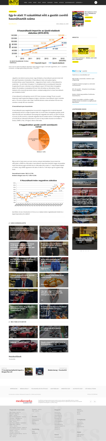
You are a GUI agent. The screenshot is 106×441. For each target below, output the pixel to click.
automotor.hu (58, 413)
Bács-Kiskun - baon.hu (15, 412)
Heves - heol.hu (13, 426)
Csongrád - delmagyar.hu (16, 418)
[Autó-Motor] (14, 2)
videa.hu (79, 425)
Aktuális (61, 2)
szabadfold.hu (35, 420)
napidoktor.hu (58, 419)
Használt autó (13, 11)
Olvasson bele (88, 17)
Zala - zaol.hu (35, 411)
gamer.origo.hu (58, 416)
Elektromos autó (69, 2)
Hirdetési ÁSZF (65, 388)
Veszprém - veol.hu (37, 409)
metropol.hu (80, 411)
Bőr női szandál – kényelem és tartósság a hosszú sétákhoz (83, 89)
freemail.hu (80, 422)
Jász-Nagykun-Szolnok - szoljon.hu (18, 427)
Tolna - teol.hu (13, 435)
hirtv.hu (34, 422)
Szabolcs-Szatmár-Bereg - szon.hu (18, 433)
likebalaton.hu (58, 418)
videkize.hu (57, 427)
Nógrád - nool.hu (14, 430)
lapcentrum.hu (80, 426)
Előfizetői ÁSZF (78, 388)
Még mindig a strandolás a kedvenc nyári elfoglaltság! (83, 79)
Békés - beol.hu (13, 415)
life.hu (78, 412)
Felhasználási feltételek (39, 388)
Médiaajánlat (24, 388)
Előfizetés (79, 2)
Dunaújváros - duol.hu (15, 419)
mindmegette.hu (59, 421)
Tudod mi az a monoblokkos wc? (81, 75)
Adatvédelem (54, 388)
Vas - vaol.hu (13, 436)
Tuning (56, 2)
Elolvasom (75, 61)
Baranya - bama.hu (14, 413)
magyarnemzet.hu (36, 419)
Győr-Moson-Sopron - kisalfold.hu (18, 423)
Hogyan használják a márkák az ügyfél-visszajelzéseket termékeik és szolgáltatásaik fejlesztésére (84, 101)
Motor (44, 2)
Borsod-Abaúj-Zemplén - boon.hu (18, 416)
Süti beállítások (90, 388)
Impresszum (13, 388)
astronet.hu (57, 412)
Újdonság (50, 2)
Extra (30, 2)
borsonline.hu (58, 437)
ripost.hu (79, 409)
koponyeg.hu (80, 423)
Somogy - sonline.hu (15, 432)
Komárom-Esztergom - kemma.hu (18, 429)
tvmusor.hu (57, 429)
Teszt (39, 2)
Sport (34, 2)
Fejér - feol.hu (13, 421)
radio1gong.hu (80, 434)
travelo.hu (57, 423)
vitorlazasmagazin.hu (60, 426)
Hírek (25, 2)
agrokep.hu (35, 433)
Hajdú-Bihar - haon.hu (15, 424)
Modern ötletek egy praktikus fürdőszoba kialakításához (83, 95)
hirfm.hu (79, 436)
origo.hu (34, 423)
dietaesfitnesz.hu (59, 424)
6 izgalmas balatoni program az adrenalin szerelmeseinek (83, 84)
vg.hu (33, 431)
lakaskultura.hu (58, 415)
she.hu (78, 414)
